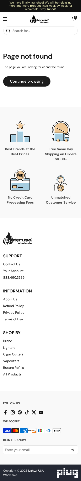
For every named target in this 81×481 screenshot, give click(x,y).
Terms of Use (13, 319)
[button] (74, 19)
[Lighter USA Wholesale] (39, 19)
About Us (10, 299)
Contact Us (11, 264)
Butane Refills (13, 367)
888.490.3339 (14, 277)
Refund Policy (13, 306)
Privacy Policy (13, 312)
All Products (12, 374)
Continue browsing (27, 81)
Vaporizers (11, 361)
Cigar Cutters (13, 354)
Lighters (9, 347)
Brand (7, 341)
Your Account (13, 271)
